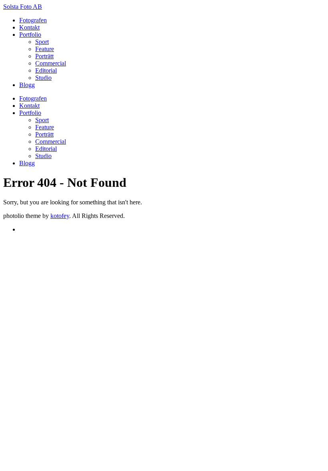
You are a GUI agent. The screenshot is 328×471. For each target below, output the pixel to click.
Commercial (50, 63)
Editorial (46, 70)
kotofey (59, 215)
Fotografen (33, 20)
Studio (43, 77)
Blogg (27, 84)
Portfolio (30, 34)
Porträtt (44, 56)
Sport (42, 41)
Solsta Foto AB (22, 6)
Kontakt (29, 27)
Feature (44, 49)
